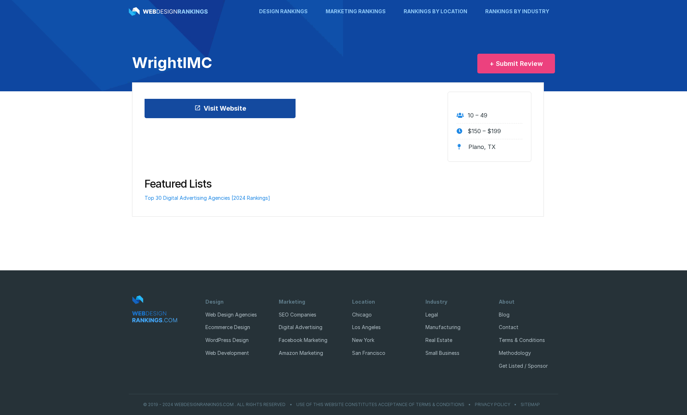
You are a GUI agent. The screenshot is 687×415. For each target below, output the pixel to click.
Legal (431, 315)
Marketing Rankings (356, 11)
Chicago (362, 315)
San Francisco (368, 353)
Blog (504, 315)
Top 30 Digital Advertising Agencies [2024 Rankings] (207, 198)
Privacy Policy (492, 404)
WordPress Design (227, 340)
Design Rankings (283, 11)
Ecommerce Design (227, 327)
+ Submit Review (516, 63)
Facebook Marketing (303, 340)
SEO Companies (297, 315)
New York (363, 340)
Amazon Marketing (301, 353)
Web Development (227, 353)
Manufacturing (443, 327)
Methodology (515, 353)
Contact (508, 327)
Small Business (442, 353)
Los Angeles (366, 327)
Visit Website (225, 108)
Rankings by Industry (517, 11)
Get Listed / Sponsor (523, 366)
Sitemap (530, 404)
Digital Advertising (300, 327)
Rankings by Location (435, 11)
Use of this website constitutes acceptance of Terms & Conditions (380, 404)
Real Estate (438, 340)
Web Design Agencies (231, 315)
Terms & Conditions (522, 340)
